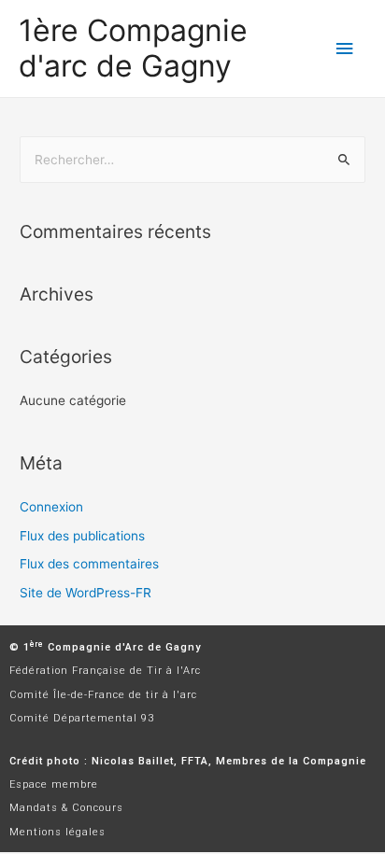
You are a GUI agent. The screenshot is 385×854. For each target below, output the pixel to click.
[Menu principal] (344, 49)
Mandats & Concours (66, 808)
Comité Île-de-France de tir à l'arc (103, 695)
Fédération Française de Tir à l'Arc (105, 671)
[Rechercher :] (192, 159)
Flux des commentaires (89, 563)
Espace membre (53, 784)
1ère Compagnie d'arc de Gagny (133, 48)
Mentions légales (57, 832)
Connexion (51, 506)
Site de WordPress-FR (85, 592)
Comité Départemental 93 (81, 718)
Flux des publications (82, 535)
